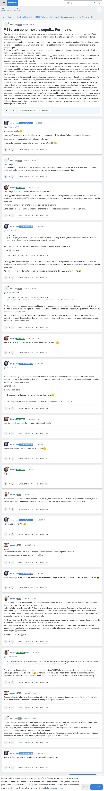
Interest (9, 10)
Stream (3, 10)
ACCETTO (96, 787)
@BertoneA (8, 230)
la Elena (13, 187)
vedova (12, 652)
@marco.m (8, 657)
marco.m (13, 495)
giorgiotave (14, 123)
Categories (17, 10)
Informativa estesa (55, 788)
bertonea (13, 25)
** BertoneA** (13, 127)
